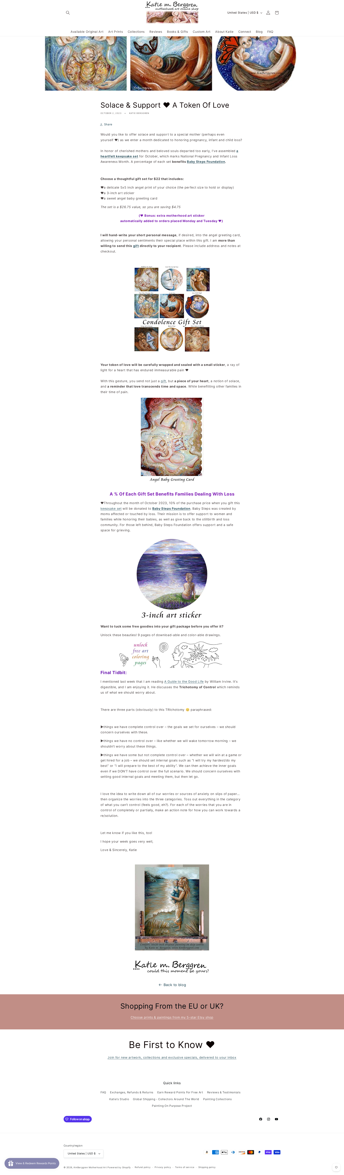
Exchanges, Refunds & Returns (131, 1092)
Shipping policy (207, 1167)
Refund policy (142, 1167)
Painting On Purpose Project (172, 1105)
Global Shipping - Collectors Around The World (166, 1099)
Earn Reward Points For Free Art (180, 1092)
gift (163, 381)
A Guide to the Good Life (184, 681)
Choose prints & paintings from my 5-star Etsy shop (172, 1017)
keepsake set (111, 508)
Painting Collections (217, 1099)
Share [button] (108, 124)
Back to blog (175, 985)
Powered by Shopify (119, 1167)
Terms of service (184, 1167)
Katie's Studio (119, 1099)
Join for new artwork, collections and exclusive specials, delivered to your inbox (172, 1057)
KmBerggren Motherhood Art (90, 1167)
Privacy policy (163, 1167)
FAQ (103, 1092)
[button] (68, 12)
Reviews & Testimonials (224, 1092)
